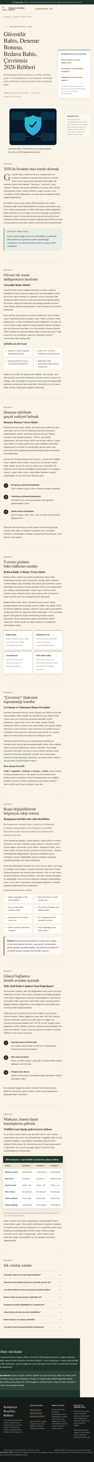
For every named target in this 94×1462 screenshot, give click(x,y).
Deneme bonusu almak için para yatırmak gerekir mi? (27, 1282)
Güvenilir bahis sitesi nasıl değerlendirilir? (22, 1274)
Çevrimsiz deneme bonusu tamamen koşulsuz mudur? (27, 1289)
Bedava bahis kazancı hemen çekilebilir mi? (23, 1297)
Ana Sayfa (7, 17)
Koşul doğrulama (35, 1410)
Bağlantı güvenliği (36, 1413)
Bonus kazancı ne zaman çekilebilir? (20, 1319)
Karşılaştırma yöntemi (37, 1416)
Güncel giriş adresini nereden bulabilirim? (22, 1312)
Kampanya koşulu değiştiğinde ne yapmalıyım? (24, 1304)
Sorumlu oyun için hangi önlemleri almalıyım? (24, 1326)
